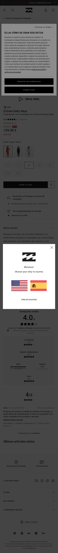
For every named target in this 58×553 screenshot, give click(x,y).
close (51, 247)
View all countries (29, 299)
